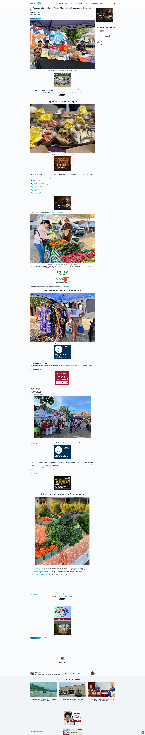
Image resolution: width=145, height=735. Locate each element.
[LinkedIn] (107, 3)
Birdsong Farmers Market (37, 572)
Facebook (61, 286)
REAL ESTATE (81, 3)
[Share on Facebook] (32, 19)
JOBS (56, 3)
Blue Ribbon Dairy (36, 180)
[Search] (112, 3)
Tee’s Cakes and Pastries (37, 186)
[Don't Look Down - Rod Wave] (62, 203)
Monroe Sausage (35, 189)
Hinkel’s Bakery (35, 181)
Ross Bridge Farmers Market (38, 568)
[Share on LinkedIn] (35, 19)
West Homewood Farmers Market (39, 569)
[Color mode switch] (114, 3)
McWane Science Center (103, 37)
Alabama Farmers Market (37, 571)
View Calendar (105, 46)
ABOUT (101, 3)
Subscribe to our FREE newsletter (65, 596)
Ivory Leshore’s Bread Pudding (38, 183)
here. (56, 469)
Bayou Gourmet (35, 190)
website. (35, 473)
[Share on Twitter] (39, 19)
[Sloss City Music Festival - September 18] (62, 163)
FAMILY (76, 3)
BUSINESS (61, 3)
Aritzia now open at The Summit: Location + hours (72, 699)
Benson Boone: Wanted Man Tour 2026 (107, 42)
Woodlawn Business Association (70, 361)
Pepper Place (33, 172)
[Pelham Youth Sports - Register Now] (62, 277)
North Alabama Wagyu (36, 192)
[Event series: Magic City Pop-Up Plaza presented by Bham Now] (106, 26)
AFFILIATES (86, 3)
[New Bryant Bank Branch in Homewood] (72, 732)
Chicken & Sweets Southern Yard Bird (40, 184)
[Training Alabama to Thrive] (72, 717)
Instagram (67, 286)
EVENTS (66, 3)
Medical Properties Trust (46, 172)
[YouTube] (110, 3)
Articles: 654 (62, 664)
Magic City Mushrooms (36, 187)
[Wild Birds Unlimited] (62, 628)
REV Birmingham (58, 361)
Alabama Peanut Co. (36, 193)
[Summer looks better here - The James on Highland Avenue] (62, 79)
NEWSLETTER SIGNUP (94, 3)
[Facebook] (104, 3)
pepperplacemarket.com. (57, 212)
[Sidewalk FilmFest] (62, 482)
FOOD (71, 3)
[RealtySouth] (62, 378)
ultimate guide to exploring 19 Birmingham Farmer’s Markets (61, 593)
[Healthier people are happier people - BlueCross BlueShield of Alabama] (62, 352)
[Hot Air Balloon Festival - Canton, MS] (62, 613)
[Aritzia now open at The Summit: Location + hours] (72, 689)
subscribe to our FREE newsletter (66, 92)
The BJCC (101, 44)
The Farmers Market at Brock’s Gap (39, 574)
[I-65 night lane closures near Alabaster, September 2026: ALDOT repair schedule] (43, 689)
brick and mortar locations (76, 365)
